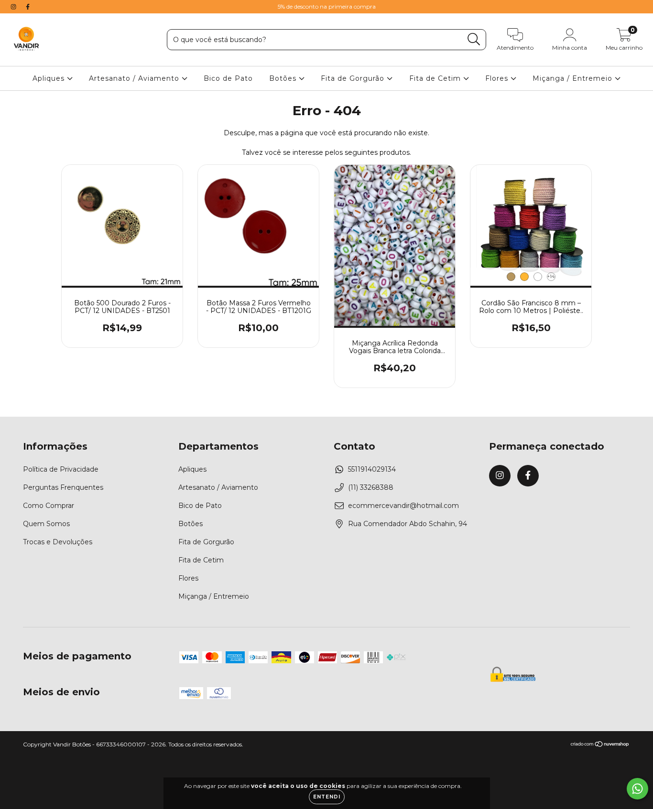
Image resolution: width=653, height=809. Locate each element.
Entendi (326, 797)
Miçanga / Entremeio (574, 78)
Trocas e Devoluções (57, 542)
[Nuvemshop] (600, 745)
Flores (498, 78)
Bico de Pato (228, 78)
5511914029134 (372, 469)
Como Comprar (48, 505)
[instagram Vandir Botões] (14, 6)
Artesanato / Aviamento (135, 78)
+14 (551, 276)
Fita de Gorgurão (354, 78)
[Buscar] (474, 39)
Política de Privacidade (60, 469)
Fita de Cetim (436, 78)
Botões (284, 78)
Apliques (50, 78)
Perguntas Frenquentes (63, 487)
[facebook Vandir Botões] (28, 6)
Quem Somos (46, 523)
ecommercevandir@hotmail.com (403, 505)
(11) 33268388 (370, 487)
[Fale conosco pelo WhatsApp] (637, 788)
